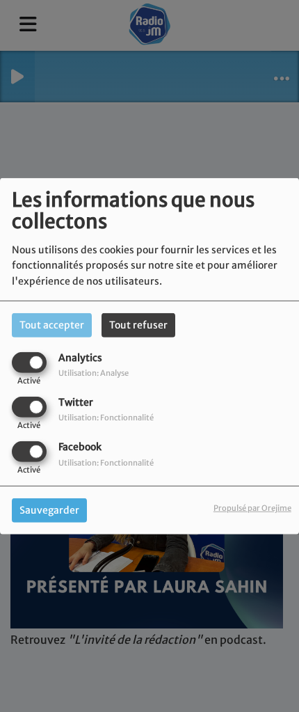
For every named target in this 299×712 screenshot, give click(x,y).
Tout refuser (138, 324)
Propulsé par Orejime (252, 508)
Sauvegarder (49, 510)
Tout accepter (51, 324)
